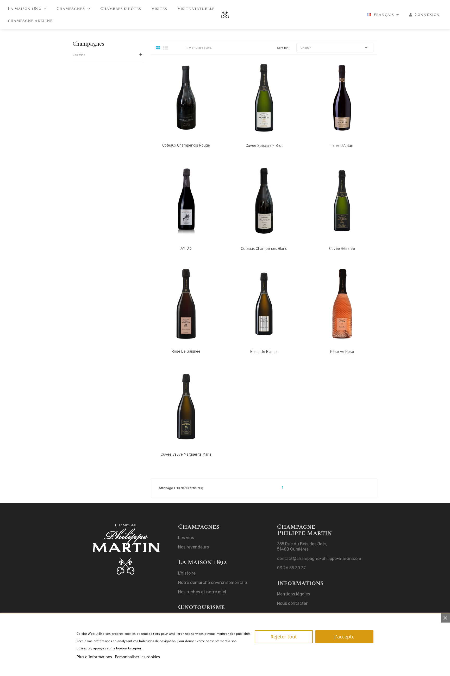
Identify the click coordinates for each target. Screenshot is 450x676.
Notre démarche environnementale (212, 582)
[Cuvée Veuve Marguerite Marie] (181, 414)
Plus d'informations (94, 656)
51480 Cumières (293, 549)
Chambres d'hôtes (120, 8)
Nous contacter (292, 603)
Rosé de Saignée (186, 351)
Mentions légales (293, 594)
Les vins (79, 55)
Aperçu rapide (198, 105)
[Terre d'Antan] (337, 105)
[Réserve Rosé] (337, 311)
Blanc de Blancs (264, 351)
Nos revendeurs (193, 547)
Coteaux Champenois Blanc (264, 248)
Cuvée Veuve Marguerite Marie (186, 454)
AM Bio (186, 248)
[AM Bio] (181, 208)
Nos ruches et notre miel (202, 591)
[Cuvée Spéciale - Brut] (259, 105)
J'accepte (344, 636)
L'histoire (187, 573)
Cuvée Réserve (342, 248)
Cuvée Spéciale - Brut (264, 145)
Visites (159, 8)
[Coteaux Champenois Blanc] (259, 208)
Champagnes (88, 44)
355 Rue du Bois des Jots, (302, 543)
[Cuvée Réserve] (337, 208)
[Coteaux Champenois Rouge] (181, 105)
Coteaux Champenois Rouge (186, 145)
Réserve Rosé (342, 351)
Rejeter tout (284, 636)
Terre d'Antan (342, 145)
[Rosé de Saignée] (181, 311)
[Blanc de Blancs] (259, 311)
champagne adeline (30, 20)
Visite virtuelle (196, 8)
